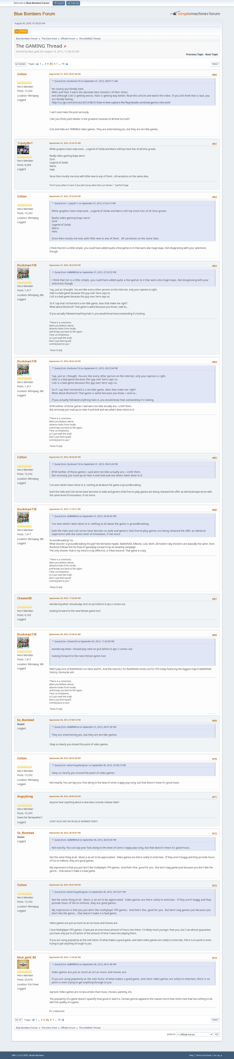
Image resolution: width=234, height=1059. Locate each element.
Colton (22, 74)
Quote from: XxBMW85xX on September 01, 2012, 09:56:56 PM (85, 516)
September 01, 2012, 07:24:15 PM (65, 143)
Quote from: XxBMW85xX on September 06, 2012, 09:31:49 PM (85, 964)
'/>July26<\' (25, 143)
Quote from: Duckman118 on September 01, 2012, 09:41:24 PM (86, 464)
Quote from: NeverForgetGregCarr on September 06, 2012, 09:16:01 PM (90, 891)
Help (191, 1055)
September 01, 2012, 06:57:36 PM (65, 74)
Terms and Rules (203, 1055)
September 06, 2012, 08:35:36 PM (65, 758)
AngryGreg (25, 796)
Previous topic (194, 54)
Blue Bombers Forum (34, 13)
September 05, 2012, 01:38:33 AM (65, 634)
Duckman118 (26, 265)
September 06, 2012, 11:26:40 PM (65, 957)
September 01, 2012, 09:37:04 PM (65, 265)
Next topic (211, 54)
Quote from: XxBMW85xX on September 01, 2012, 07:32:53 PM (85, 272)
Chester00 (24, 598)
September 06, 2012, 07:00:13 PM (65, 719)
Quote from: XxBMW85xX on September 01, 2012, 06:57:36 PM (85, 727)
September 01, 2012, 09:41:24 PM (65, 361)
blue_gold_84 (26, 957)
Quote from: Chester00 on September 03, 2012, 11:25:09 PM (84, 641)
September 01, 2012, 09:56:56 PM (65, 457)
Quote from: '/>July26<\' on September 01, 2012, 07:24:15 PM (84, 203)
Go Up (18, 1019)
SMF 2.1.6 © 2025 (20, 1055)
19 (62, 63)
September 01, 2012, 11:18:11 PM (65, 509)
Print (215, 64)
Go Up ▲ (218, 1055)
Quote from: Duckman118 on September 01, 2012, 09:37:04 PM (86, 368)
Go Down (20, 64)
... (43, 63)
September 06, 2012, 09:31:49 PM (65, 884)
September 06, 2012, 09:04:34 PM (65, 796)
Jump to (171, 1034)
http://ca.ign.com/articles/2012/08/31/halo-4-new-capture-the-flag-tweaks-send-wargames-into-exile (111, 102)
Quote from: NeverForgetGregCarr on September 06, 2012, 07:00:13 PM (90, 765)
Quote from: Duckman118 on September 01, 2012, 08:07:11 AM (86, 81)
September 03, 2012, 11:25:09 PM (65, 598)
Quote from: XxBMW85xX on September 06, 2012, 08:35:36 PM (85, 839)
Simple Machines (36, 1055)
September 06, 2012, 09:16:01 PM (65, 832)
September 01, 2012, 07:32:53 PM (65, 196)
